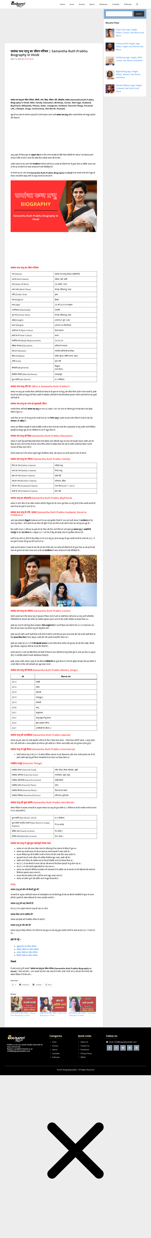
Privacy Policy (86, 1053)
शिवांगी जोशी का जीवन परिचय (27, 955)
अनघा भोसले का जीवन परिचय (27, 952)
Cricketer (115, 4)
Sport (54, 1049)
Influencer (103, 4)
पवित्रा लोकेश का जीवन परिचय (28, 949)
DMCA (83, 1057)
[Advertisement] (54, 25)
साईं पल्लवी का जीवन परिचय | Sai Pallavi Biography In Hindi (82, 1014)
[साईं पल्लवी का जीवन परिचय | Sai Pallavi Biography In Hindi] (82, 1004)
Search (139, 14)
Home (62, 4)
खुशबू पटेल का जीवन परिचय (26, 946)
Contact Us (85, 1046)
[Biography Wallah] (18, 4)
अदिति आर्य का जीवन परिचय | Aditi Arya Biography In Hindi (53, 1014)
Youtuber (56, 1053)
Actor (72, 4)
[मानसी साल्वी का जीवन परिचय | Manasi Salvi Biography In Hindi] (24, 1004)
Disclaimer (85, 1049)
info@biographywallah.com (125, 1042)
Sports (92, 4)
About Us (84, 1042)
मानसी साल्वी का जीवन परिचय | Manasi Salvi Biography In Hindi (23, 1014)
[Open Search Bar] (137, 4)
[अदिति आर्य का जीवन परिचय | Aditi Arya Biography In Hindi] (53, 1004)
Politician (128, 4)
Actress (82, 4)
